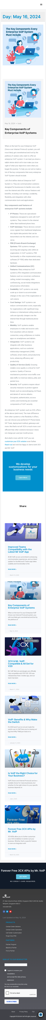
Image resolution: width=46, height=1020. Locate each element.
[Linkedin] (7, 911)
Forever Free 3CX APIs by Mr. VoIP (22, 830)
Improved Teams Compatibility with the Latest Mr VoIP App (20, 549)
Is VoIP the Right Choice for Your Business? (23, 774)
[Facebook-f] (4, 911)
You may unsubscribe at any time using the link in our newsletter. (15, 985)
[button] (23, 876)
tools (19, 123)
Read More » (12, 569)
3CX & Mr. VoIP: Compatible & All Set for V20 (20, 663)
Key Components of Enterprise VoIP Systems (21, 606)
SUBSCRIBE (11, 1002)
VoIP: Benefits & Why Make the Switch (22, 720)
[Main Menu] (41, 4)
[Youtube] (10, 911)
